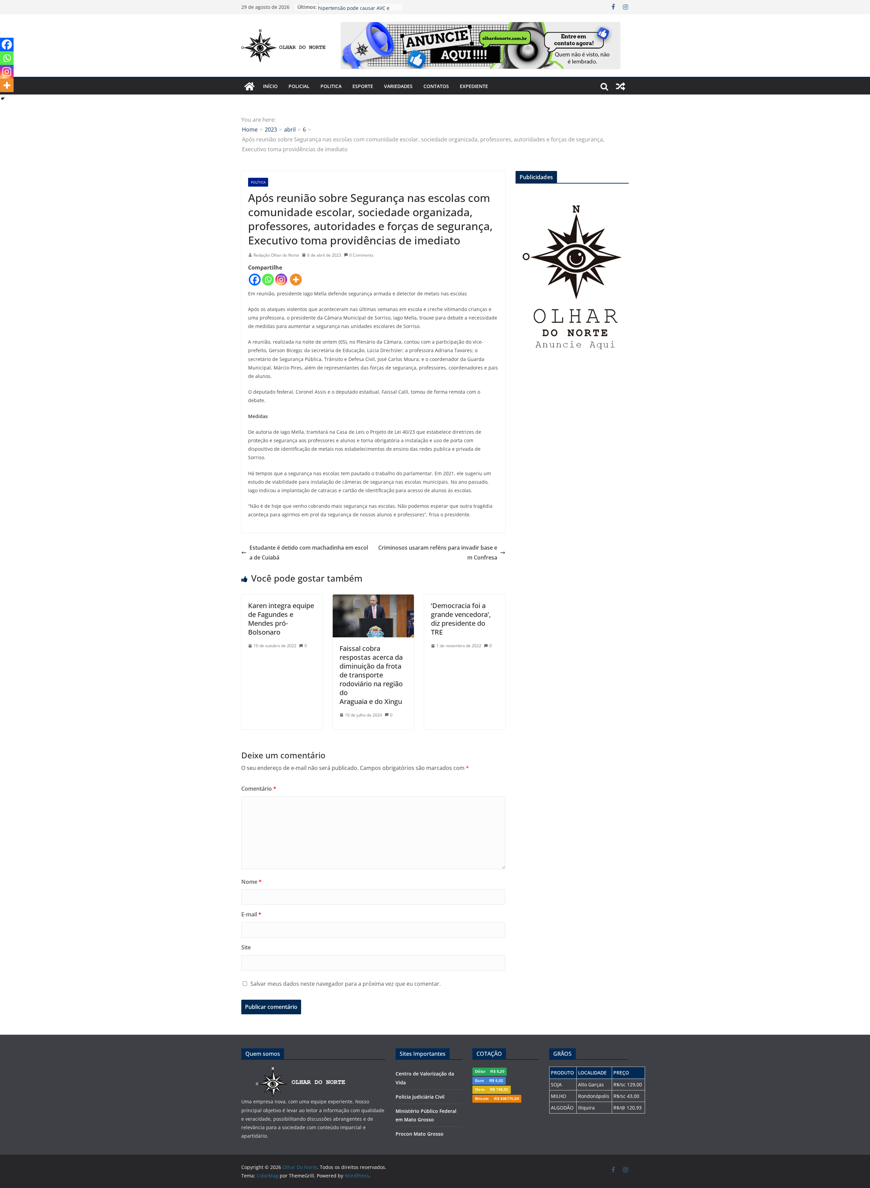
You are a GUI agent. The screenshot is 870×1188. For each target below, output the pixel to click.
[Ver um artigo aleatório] (620, 86)
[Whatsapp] (268, 280)
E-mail (251, 914)
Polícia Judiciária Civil (420, 1097)
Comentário (258, 788)
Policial (299, 86)
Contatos (436, 86)
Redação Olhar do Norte (276, 255)
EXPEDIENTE (474, 86)
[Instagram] (281, 280)
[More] (296, 280)
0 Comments (361, 255)
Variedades (398, 86)
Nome (251, 881)
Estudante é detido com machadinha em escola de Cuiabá (308, 552)
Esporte (362, 86)
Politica (331, 86)
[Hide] (2, 98)
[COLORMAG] (300, 1071)
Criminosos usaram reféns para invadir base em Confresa (437, 552)
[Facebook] (255, 280)
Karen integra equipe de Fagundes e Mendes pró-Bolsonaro (281, 619)
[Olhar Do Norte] (249, 86)
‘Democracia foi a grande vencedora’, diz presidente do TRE (461, 619)
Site (246, 947)
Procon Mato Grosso (419, 1134)
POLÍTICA (258, 182)
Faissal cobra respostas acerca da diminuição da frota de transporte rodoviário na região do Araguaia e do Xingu (371, 675)
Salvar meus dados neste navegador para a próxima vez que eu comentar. (345, 983)
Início (270, 86)
